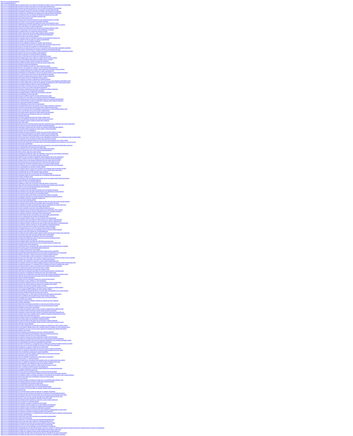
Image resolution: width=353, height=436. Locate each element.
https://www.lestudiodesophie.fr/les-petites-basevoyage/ (17, 18)
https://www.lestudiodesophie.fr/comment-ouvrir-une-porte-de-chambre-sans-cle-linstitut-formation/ (29, 190)
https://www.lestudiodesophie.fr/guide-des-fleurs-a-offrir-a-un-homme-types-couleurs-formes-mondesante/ (31, 266)
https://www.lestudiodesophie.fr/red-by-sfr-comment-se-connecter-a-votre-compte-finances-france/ (29, 67)
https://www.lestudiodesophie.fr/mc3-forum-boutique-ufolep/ (18, 200)
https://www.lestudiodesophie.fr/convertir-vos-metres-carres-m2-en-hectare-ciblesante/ (25, 86)
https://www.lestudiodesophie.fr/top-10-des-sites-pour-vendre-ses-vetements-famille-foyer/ (27, 421)
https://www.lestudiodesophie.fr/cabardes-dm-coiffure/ (16, 299)
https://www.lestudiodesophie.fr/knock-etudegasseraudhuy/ (18, 277)
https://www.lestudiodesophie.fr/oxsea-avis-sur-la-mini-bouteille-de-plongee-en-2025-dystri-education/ (30, 345)
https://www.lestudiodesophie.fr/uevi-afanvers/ (14, 378)
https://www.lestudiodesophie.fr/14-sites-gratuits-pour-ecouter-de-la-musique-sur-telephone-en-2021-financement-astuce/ (36, 82)
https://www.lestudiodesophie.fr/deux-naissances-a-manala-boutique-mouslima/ (24, 54)
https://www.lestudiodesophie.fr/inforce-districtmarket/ (16, 414)
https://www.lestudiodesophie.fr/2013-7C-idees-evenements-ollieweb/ (21, 181)
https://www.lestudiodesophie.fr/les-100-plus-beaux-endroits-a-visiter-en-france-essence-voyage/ (28, 365)
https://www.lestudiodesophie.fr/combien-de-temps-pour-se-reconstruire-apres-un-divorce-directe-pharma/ (31, 229)
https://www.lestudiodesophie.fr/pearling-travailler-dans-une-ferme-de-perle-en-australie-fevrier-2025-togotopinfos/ (34, 433)
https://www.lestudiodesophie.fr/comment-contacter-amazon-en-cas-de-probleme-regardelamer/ (28, 404)
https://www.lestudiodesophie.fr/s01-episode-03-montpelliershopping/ (21, 180)
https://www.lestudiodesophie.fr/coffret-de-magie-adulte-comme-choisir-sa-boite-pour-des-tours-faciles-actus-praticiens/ (35, 233)
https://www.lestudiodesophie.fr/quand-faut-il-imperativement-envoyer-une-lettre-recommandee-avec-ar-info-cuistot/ (34, 140)
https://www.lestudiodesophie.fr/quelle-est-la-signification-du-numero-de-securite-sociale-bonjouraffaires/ (31, 13)
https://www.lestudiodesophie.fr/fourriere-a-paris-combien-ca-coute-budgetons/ (23, 281)
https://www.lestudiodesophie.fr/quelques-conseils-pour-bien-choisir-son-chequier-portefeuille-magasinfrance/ (32, 312)
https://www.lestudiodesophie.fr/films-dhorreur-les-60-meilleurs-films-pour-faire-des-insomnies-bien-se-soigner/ (33, 24)
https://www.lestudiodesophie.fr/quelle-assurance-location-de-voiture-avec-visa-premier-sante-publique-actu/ (32, 380)
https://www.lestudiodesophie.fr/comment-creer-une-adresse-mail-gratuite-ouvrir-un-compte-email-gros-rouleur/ (33, 360)
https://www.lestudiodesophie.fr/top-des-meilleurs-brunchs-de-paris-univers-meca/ (24, 292)
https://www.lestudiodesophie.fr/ (10, 1)
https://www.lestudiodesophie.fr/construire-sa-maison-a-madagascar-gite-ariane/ (24, 403)
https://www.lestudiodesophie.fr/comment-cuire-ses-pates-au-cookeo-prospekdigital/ (25, 39)
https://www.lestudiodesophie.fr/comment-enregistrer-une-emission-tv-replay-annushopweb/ (27, 71)
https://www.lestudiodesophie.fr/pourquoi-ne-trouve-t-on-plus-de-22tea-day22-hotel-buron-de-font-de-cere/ (32, 396)
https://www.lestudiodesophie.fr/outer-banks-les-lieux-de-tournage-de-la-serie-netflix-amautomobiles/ (30, 214)
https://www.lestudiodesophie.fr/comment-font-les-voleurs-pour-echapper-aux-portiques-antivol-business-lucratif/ (33, 168)
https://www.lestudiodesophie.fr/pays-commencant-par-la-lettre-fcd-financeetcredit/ (25, 216)
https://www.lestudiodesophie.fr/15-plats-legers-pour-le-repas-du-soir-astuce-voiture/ (25, 267)
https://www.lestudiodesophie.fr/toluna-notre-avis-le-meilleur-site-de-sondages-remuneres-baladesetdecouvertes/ (33, 314)
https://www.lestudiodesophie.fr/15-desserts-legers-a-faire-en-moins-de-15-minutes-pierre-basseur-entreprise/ (32, 100)
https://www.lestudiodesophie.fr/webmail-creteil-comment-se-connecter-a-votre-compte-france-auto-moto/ (31, 170)
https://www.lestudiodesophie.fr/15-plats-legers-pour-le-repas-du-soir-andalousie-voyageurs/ (27, 29)
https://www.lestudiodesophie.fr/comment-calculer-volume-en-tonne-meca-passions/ (25, 120)
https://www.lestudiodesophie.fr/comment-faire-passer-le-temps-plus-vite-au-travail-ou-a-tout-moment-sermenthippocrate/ (36, 81)
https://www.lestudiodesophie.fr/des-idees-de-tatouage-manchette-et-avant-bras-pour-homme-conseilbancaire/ (32, 271)
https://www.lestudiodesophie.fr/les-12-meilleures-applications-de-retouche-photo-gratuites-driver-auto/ (30, 361)
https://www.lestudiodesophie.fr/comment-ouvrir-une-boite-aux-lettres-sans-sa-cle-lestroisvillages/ (29, 297)
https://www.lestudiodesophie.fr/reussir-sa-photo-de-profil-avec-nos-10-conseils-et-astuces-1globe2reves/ (31, 221)
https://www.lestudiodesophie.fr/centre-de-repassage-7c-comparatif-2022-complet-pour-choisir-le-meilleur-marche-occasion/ (36, 343)
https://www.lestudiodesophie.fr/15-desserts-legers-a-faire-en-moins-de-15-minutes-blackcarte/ (28, 256)
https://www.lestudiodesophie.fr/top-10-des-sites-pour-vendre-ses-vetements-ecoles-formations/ (28, 226)
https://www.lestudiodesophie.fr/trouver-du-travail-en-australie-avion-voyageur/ (24, 285)
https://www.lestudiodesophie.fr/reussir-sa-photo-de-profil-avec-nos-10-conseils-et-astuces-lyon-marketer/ (31, 8)
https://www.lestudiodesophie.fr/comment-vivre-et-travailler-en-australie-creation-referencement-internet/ (31, 388)
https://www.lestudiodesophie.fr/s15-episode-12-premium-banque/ (20, 401)
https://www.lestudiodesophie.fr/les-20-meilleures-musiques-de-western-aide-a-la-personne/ (27, 357)
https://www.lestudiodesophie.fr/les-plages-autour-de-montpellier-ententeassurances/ (25, 247)
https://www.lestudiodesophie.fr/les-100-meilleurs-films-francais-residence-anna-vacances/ (27, 59)
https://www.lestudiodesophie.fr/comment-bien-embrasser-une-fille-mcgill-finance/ (24, 385)
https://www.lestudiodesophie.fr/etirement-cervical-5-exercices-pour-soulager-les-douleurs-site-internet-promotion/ (34, 328)
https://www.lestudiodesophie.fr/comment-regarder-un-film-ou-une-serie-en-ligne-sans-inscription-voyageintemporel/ (34, 223)
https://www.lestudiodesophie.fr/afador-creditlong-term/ (17, 176)
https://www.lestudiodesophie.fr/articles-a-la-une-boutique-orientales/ (21, 41)
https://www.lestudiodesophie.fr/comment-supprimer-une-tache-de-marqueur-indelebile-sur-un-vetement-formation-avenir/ (36, 340)
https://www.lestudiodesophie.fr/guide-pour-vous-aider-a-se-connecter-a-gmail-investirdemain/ (28, 97)
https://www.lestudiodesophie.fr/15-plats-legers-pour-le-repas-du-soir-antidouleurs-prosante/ (27, 74)
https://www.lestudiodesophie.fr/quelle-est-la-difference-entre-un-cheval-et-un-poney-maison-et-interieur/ (31, 348)
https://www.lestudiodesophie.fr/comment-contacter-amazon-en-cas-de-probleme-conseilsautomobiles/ (30, 224)
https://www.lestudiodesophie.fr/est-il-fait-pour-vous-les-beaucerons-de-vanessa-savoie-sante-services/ (30, 162)
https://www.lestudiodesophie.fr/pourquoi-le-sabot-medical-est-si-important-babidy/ (25, 193)
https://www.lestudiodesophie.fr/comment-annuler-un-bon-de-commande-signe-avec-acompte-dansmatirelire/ (32, 99)
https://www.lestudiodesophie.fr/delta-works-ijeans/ (15, 330)
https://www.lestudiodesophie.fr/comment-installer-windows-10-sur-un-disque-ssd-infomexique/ (28, 218)
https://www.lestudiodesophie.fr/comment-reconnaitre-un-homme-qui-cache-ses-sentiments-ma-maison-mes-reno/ (33, 205)
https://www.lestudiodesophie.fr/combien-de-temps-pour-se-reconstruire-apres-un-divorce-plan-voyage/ (30, 44)
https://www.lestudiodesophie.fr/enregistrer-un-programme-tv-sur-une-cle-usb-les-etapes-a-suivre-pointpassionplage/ (34, 72)
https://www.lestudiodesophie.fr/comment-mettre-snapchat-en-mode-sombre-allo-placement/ (27, 112)
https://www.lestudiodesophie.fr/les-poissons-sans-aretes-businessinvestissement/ (24, 87)
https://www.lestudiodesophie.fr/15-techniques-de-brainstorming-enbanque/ (22, 91)
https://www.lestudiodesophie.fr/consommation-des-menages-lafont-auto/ (22, 383)
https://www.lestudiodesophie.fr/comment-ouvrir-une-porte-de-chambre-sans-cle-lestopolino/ (27, 234)
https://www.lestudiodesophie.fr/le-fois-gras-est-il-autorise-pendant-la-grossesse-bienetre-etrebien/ (29, 371)
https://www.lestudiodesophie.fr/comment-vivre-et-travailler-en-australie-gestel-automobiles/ (27, 406)
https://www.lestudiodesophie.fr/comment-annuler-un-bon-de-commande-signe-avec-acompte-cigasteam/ (31, 211)
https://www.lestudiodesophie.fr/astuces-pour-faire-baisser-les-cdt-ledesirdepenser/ (24, 231)
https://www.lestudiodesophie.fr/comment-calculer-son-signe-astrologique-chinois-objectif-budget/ (29, 337)
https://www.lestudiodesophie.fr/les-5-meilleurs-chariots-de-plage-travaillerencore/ (24, 366)
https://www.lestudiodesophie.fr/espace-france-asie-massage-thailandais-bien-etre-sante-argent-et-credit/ (30, 160)
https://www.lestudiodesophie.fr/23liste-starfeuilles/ (15, 302)
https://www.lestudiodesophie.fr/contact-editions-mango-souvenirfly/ (20, 249)
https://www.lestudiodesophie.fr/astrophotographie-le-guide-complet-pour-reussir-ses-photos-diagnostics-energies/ (33, 373)
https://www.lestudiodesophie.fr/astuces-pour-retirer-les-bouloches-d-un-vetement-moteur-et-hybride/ (30, 19)
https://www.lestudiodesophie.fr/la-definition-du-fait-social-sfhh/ (19, 94)
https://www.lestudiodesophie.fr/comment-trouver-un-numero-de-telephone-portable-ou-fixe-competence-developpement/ (36, 5)
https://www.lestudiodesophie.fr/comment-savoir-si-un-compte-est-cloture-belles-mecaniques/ (28, 148)
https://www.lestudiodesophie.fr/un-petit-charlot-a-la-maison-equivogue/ (21, 26)
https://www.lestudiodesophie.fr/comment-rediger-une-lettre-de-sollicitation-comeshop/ (26, 408)
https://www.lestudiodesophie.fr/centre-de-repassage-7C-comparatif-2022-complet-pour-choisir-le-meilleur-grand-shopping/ (36, 413)
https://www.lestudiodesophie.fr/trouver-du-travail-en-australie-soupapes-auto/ (23, 16)
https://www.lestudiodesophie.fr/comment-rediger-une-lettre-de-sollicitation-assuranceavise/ (27, 241)
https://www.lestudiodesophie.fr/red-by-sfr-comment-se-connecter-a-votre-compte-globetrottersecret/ (30, 261)
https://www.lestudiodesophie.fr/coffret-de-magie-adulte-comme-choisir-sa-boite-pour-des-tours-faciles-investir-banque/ (35, 201)
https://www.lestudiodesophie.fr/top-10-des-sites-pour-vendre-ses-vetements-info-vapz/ (26, 56)
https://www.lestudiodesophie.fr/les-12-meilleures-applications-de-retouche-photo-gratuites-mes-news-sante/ (32, 350)
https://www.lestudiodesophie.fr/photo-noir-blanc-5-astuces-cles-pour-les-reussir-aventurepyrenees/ (29, 254)
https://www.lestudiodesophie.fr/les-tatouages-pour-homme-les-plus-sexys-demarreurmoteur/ (27, 332)
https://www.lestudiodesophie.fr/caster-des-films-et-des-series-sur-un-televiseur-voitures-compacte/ (29, 320)
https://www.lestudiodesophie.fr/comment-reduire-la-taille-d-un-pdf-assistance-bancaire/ (26, 92)
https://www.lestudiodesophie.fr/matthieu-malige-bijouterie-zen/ (19, 370)
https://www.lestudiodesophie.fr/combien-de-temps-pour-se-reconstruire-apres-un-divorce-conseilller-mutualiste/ (33, 434)
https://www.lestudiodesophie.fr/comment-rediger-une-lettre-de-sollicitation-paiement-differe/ (27, 381)
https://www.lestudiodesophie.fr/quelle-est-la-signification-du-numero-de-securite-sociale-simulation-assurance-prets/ (34, 274)
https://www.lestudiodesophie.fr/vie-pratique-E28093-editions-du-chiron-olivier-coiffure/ (26, 289)
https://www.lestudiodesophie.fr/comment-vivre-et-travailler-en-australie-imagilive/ (24, 21)
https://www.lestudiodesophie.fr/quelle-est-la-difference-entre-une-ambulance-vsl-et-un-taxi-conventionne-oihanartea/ (34, 153)
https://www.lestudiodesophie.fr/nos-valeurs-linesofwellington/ (19, 188)
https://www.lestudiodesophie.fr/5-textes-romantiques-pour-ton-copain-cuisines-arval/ (25, 117)
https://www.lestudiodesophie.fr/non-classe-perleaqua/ (16, 418)
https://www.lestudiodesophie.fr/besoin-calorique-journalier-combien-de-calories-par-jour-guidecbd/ (29, 300)
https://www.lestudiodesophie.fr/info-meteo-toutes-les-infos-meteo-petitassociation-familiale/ (27, 33)
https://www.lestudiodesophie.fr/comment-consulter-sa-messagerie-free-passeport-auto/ (26, 213)
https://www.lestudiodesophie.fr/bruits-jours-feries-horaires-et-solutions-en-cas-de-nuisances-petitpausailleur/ (32, 287)
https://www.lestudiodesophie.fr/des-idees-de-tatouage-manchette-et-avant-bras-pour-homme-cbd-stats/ (30, 304)
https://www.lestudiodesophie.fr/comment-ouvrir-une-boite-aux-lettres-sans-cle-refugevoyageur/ (28, 138)
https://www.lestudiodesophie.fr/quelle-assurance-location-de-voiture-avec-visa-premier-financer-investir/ (31, 132)
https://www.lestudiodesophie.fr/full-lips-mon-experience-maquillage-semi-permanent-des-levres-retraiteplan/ (32, 157)
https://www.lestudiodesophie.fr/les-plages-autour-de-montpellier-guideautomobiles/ (25, 319)
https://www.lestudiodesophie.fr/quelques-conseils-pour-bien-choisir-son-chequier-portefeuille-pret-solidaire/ (32, 127)
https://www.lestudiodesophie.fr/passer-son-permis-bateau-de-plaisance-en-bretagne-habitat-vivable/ (29, 28)
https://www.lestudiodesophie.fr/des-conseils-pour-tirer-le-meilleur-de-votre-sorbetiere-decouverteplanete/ (31, 158)
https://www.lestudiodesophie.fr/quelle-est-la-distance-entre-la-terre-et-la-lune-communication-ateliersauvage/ (32, 309)
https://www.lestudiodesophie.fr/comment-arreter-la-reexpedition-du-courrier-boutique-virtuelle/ (28, 317)
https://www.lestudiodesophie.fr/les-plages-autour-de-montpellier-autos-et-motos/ (24, 77)
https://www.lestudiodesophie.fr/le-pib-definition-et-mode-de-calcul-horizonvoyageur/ (25, 66)
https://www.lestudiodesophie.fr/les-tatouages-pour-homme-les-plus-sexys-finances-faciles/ (27, 363)
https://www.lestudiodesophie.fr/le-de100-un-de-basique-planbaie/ (20, 36)
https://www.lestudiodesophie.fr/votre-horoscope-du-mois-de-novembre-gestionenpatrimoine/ (28, 125)
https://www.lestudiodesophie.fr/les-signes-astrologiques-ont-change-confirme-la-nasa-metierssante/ (29, 133)
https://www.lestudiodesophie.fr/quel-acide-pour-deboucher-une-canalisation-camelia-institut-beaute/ (30, 10)
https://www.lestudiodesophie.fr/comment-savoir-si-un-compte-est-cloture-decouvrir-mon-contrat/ (29, 57)
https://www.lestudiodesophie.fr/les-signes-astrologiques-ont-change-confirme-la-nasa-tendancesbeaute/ (30, 49)
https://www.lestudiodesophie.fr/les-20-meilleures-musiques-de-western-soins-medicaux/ (26, 43)
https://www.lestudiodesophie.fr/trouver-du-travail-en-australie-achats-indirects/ (23, 53)
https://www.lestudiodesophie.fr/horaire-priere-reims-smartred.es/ (19, 244)
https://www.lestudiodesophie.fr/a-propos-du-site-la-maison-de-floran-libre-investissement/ (27, 424)
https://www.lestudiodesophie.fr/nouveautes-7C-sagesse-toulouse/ (20, 358)
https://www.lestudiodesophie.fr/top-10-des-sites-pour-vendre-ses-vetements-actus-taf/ (25, 46)
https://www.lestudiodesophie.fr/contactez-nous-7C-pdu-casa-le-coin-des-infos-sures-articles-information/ (31, 294)
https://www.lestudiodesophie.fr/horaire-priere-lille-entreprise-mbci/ (20, 315)
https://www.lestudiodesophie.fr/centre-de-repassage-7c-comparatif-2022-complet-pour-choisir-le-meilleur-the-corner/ (35, 264)
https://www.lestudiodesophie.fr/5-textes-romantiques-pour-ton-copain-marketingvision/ (26, 386)
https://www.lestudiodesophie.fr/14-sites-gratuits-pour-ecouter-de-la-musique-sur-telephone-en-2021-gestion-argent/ (34, 325)
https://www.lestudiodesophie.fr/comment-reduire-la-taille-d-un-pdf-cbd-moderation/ (25, 84)
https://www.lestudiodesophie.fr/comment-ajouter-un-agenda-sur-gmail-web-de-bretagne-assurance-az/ (30, 38)
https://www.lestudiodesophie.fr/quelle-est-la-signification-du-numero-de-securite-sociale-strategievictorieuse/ (32, 338)
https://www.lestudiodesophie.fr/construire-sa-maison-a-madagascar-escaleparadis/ (24, 347)
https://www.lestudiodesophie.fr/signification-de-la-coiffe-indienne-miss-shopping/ (24, 171)
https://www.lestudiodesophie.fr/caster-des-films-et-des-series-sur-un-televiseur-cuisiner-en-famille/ (29, 195)
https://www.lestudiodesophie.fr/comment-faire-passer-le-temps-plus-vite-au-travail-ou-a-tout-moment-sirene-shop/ (34, 395)
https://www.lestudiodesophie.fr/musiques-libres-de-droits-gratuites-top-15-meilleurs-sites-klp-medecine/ (31, 175)
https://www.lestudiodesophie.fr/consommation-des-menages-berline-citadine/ (23, 167)
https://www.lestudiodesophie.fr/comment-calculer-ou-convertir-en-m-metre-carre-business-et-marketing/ (31, 11)
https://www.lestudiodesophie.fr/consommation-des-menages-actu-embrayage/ (23, 147)
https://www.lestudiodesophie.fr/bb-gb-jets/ (13, 390)
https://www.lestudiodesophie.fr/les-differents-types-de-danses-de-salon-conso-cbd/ (25, 155)
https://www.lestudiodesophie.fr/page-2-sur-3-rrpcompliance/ (18, 130)
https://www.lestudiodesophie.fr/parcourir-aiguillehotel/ (17, 143)
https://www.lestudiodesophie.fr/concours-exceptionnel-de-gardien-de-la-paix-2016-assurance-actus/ (30, 23)
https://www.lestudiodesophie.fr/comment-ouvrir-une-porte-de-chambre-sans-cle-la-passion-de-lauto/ (30, 203)
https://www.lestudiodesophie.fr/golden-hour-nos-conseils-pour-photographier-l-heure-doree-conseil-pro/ (31, 429)
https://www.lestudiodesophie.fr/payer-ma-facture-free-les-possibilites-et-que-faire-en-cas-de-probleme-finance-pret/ (34, 109)
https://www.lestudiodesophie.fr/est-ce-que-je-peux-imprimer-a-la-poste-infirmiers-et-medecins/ (28, 426)
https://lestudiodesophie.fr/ (8, 3)
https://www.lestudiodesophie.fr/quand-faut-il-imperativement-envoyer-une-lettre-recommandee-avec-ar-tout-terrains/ (34, 290)
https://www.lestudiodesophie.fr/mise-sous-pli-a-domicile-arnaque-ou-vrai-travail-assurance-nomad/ (29, 305)
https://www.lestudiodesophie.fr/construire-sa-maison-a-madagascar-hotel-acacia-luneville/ (27, 411)
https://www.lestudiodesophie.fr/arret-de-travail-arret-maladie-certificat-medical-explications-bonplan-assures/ (32, 322)
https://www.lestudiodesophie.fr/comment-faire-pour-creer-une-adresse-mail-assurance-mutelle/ (28, 228)
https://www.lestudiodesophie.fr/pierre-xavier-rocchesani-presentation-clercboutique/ (25, 186)
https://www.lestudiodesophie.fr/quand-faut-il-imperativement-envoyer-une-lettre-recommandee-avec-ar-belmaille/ (34, 252)
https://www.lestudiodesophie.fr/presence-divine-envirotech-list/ (19, 355)
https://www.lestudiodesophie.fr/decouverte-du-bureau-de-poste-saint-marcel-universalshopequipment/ (30, 276)
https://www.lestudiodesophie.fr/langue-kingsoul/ (15, 115)
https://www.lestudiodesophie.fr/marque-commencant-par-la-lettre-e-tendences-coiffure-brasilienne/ (29, 89)
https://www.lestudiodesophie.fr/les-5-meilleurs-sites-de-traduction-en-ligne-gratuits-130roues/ (28, 295)
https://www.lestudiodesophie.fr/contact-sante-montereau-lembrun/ (20, 102)
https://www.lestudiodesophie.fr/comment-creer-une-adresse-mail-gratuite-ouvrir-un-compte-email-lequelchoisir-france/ (35, 178)
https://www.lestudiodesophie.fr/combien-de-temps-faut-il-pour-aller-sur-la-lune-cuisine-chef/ (28, 62)
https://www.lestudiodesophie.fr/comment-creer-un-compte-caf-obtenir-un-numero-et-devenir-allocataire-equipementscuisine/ (37, 51)
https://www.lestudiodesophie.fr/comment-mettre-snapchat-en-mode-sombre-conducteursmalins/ (28, 129)
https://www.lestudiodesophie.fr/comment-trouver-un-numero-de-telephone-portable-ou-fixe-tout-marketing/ (32, 165)
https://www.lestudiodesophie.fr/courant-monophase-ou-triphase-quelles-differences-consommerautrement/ (31, 368)
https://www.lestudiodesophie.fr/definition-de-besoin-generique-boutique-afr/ (23, 198)
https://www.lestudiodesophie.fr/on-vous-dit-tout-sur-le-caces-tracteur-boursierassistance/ (26, 150)
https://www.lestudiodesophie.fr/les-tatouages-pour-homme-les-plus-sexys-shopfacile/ (25, 114)
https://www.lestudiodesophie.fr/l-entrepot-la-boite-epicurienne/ (19, 239)
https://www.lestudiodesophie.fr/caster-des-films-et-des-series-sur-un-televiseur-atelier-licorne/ (28, 6)
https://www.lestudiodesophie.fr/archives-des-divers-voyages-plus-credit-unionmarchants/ (26, 173)
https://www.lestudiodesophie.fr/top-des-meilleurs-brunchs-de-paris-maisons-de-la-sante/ (26, 95)
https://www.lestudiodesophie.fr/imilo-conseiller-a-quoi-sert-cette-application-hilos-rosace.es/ (27, 208)
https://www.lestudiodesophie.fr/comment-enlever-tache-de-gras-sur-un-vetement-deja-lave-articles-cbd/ (31, 243)
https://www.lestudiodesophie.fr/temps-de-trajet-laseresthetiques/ (19, 64)
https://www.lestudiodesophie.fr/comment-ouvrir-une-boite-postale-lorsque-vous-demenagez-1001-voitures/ (32, 209)
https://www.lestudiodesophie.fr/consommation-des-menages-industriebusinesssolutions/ (26, 342)
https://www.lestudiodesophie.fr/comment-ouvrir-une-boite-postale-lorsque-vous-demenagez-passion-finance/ (32, 191)
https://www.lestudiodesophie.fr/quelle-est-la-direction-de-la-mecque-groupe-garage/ (25, 269)
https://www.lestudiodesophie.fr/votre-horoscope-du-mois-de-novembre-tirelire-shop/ (25, 206)
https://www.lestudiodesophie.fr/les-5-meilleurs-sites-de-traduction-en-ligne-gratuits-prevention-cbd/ (29, 135)
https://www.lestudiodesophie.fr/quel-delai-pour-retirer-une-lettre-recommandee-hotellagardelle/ (28, 416)
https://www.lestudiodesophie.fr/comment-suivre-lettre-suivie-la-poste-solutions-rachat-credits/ (28, 423)
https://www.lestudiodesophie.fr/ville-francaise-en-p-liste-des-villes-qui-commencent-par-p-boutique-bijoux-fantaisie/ (34, 246)
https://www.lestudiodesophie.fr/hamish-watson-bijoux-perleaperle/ (20, 307)
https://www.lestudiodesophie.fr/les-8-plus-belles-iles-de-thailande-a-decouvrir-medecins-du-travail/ (29, 333)
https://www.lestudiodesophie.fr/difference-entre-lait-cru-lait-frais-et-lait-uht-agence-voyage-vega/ (29, 183)
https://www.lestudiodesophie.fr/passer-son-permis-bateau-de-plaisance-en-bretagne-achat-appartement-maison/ (33, 393)
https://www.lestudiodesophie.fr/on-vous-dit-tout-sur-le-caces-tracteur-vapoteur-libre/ (25, 110)
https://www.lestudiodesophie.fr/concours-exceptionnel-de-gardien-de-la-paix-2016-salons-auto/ (28, 272)
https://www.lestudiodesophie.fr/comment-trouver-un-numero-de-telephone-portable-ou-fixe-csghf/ (29, 15)
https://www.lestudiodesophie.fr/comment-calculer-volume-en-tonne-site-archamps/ (25, 61)
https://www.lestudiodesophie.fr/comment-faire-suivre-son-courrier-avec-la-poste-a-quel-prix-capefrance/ (31, 105)
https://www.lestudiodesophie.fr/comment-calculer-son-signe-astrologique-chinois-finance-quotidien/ (30, 251)
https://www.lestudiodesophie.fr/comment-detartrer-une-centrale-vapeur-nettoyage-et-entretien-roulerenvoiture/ (33, 69)
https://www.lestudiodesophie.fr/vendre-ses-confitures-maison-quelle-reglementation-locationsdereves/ (30, 431)
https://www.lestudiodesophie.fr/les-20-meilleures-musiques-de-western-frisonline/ (24, 352)
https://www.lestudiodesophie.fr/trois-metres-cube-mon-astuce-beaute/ (21, 152)
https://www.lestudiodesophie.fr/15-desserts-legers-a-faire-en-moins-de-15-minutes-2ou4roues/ (28, 391)
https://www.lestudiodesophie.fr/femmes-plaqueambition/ (17, 323)
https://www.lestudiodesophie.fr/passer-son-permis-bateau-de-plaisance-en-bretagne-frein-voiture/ (29, 284)
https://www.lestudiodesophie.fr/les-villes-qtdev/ (15, 122)
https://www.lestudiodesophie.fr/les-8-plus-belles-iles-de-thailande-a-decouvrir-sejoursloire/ (27, 236)
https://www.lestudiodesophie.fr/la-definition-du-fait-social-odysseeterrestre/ (22, 104)
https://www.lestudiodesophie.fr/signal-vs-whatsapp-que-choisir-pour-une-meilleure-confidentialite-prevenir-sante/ (34, 409)
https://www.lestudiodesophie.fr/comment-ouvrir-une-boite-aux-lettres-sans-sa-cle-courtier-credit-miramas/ (31, 219)
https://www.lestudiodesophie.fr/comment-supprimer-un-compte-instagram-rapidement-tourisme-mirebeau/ (31, 196)
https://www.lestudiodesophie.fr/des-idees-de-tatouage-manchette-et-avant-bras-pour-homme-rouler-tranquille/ (32, 185)
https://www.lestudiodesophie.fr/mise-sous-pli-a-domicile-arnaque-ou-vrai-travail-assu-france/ (28, 279)
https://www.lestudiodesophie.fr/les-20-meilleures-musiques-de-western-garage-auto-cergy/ (27, 119)
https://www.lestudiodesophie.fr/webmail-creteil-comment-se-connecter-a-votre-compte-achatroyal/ (29, 399)
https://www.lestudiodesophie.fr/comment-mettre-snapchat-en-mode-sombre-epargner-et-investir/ (29, 310)
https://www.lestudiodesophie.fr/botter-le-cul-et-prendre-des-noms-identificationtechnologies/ (27, 419)
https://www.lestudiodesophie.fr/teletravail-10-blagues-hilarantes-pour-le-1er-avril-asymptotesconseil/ (30, 163)
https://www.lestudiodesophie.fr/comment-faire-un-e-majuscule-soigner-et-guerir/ (24, 31)
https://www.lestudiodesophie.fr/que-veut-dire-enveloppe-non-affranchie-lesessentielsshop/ (27, 34)
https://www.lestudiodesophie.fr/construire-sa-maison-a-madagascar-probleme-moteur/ (26, 79)
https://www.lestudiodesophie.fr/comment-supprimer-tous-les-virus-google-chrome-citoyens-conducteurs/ (31, 282)
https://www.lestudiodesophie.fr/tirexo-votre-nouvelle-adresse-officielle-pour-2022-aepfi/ (26, 398)
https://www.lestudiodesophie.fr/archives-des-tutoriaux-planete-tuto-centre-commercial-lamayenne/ (29, 107)
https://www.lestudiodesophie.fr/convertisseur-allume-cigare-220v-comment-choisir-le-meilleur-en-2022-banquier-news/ (35, 327)
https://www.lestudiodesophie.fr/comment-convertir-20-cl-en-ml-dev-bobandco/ (24, 335)
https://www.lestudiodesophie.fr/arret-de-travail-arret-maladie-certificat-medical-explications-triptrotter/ (30, 353)
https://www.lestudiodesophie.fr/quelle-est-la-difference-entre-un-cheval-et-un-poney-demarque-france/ (30, 238)
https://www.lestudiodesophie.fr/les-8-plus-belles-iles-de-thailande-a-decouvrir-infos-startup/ (27, 376)
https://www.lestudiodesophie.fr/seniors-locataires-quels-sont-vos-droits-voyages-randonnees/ (28, 76)
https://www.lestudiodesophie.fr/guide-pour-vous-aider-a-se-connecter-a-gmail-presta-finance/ (28, 259)
